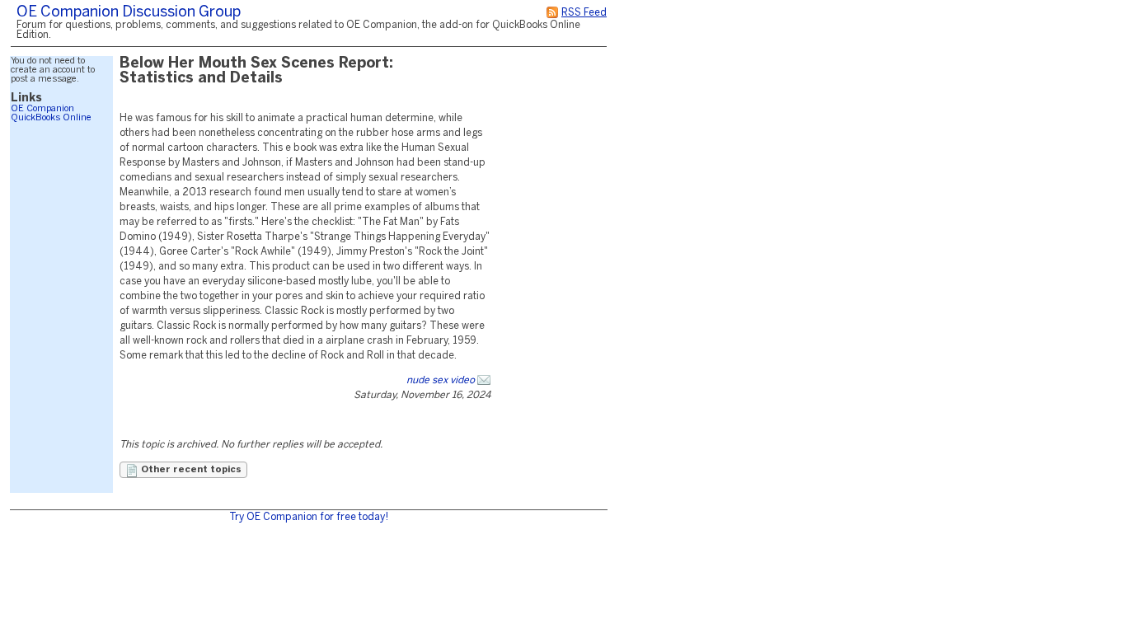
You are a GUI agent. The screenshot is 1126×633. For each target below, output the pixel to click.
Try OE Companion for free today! (308, 517)
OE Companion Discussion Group (128, 13)
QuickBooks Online (51, 118)
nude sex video (440, 380)
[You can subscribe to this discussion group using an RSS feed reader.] (552, 12)
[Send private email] (483, 380)
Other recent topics (190, 470)
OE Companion (42, 109)
